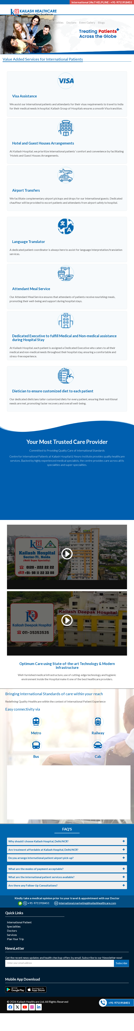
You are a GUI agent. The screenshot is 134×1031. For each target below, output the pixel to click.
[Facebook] (10, 1007)
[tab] (67, 841)
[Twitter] (17, 1007)
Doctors (71, 22)
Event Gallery (87, 22)
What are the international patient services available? (41, 877)
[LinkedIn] (39, 1007)
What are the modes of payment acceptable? (35, 868)
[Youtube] (25, 1007)
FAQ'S (67, 829)
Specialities (57, 22)
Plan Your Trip (15, 939)
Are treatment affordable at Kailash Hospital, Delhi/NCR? (43, 849)
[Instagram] (32, 1007)
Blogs (101, 22)
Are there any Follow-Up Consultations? (32, 885)
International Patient (35, 22)
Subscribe (121, 963)
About (16, 22)
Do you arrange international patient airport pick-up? (40, 857)
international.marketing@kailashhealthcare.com (87, 903)
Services (12, 934)
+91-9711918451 (38, 903)
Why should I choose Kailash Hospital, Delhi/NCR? (38, 841)
